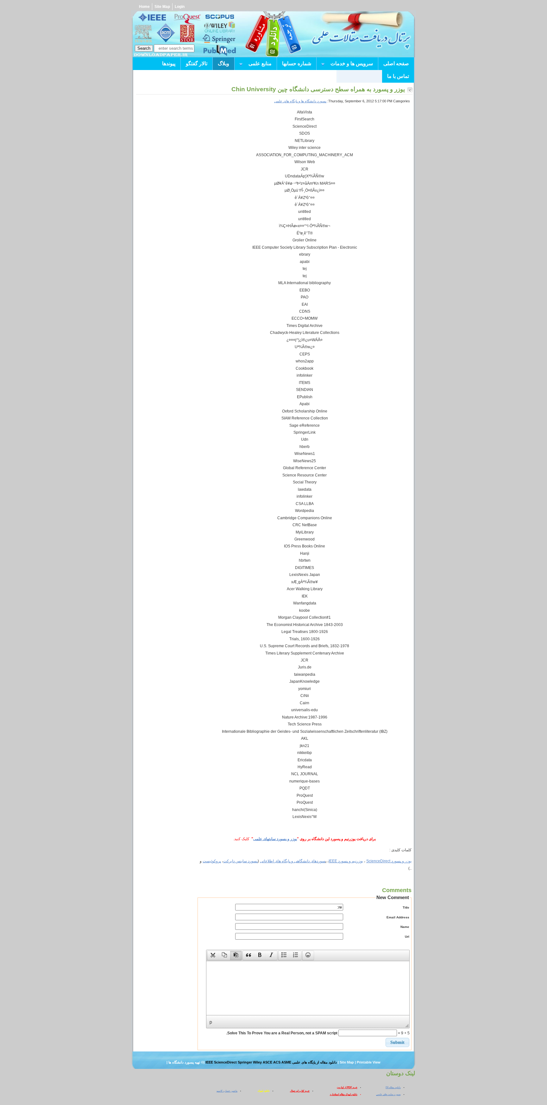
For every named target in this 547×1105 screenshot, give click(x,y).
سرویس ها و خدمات (354, 64)
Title (406, 907)
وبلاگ (223, 63)
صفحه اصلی (396, 63)
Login (180, 6)
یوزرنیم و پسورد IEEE (346, 861)
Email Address (398, 917)
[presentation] (213, 955)
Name (404, 927)
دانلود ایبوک (264, 1090)
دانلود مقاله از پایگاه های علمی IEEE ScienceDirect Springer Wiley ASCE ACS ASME (271, 1062)
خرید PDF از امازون (347, 1087)
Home (144, 6)
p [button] (211, 1022)
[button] (213, 955)
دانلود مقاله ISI (393, 1087)
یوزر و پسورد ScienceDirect (389, 861)
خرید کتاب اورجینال (300, 1090)
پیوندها (168, 63)
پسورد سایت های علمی (388, 1094)
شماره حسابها (296, 63)
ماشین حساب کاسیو (227, 1090)
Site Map (162, 6)
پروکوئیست (212, 861)
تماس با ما (398, 76)
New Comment (392, 897)
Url (407, 936)
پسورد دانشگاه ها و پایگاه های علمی (300, 101)
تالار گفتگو (196, 63)
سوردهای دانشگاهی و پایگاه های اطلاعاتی (292, 861)
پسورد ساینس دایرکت (240, 861)
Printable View (368, 1062)
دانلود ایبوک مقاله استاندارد (343, 1094)
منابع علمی (262, 64)
